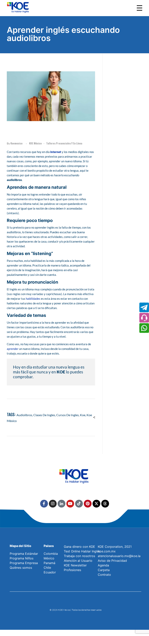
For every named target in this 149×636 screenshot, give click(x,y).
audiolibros (24, 415)
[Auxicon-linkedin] (61, 504)
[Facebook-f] (44, 504)
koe (82, 415)
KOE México (35, 143)
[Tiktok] (79, 504)
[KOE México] (18, 7)
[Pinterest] (88, 504)
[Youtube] (70, 504)
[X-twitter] (96, 504)
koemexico (16, 143)
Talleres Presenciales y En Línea (64, 143)
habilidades (33, 298)
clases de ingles (44, 415)
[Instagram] (53, 504)
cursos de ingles (67, 415)
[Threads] (105, 504)
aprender (12, 348)
